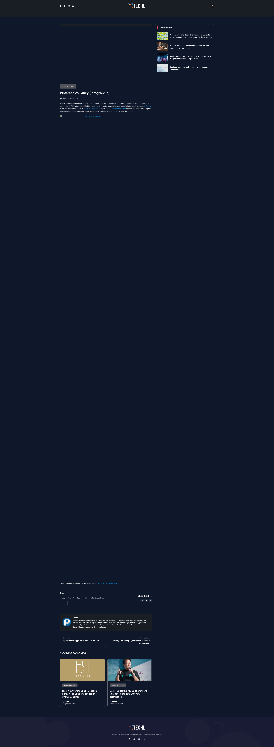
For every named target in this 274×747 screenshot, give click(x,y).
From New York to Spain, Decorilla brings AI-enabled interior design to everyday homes (80, 694)
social (85, 598)
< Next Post (66, 638)
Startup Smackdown (92, 109)
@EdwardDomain (100, 627)
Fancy (148, 106)
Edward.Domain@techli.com (83, 627)
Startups (64, 603)
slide (78, 598)
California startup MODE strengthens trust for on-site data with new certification (128, 694)
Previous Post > (145, 638)
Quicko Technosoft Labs (116, 109)
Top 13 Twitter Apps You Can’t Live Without (80, 641)
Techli (64, 98)
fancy (63, 598)
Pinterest (71, 598)
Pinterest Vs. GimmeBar (107, 583)
